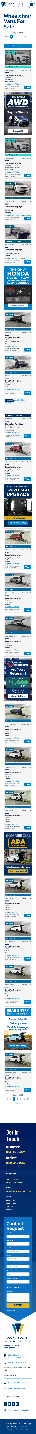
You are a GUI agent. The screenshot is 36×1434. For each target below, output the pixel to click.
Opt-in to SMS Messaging (16, 1288)
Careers (10, 1429)
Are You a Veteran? (12, 1278)
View (27, 87)
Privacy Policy (22, 1429)
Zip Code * (9, 1270)
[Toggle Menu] (31, 4)
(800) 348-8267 (15, 1162)
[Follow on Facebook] (5, 1404)
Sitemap (24, 1426)
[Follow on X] (13, 1404)
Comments (9, 1291)
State (8, 1263)
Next (6, 41)
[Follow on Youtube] (9, 1404)
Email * (8, 1248)
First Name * (10, 1233)
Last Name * (10, 1240)
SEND (18, 1305)
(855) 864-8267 (15, 1151)
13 (25, 37)
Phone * (8, 1255)
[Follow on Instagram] (17, 1404)
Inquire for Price (12, 84)
